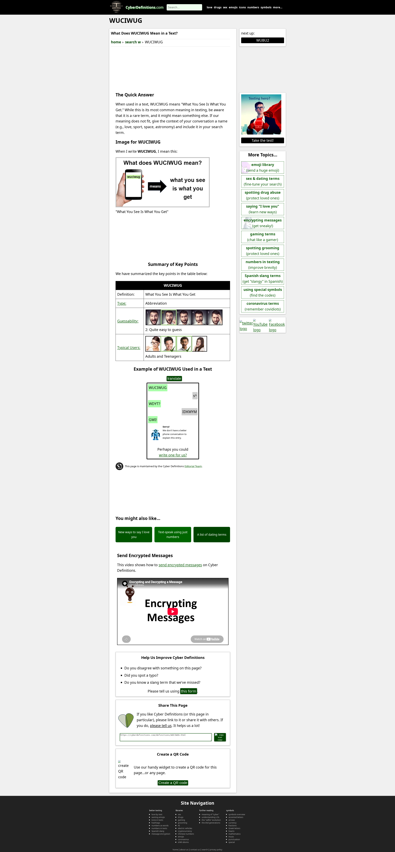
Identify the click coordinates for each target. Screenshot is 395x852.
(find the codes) (262, 292)
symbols (266, 7)
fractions (233, 825)
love (209, 7)
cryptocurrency (185, 831)
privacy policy (216, 849)
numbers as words (160, 825)
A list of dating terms (211, 535)
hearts (231, 831)
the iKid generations (211, 822)
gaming (181, 820)
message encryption (161, 833)
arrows (232, 820)
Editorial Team (193, 466)
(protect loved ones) (263, 195)
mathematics (235, 833)
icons (242, 7)
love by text (157, 814)
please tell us (161, 725)
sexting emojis (158, 817)
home (116, 41)
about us (184, 849)
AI (179, 825)
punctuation (234, 839)
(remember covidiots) (263, 306)
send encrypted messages (180, 564)
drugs (217, 7)
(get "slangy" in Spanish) (263, 278)
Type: (121, 303)
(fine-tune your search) (263, 181)
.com (145, 7)
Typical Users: (128, 347)
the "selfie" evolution (211, 820)
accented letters (236, 817)
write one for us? (173, 455)
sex (225, 7)
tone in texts (157, 820)
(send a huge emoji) (262, 167)
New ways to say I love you (134, 534)
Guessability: (127, 320)
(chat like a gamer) (262, 237)
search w (133, 41)
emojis (233, 7)
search (205, 849)
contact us (195, 849)
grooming (182, 822)
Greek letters (234, 828)
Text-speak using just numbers (172, 534)
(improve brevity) (263, 264)
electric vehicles (185, 828)
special (232, 842)
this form (188, 691)
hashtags (156, 822)
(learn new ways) (262, 209)
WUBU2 (262, 40)
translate (174, 378)
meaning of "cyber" (210, 814)
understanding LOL (211, 817)
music (231, 836)
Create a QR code (172, 783)
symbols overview (237, 814)
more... (277, 7)
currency (233, 822)
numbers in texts (159, 828)
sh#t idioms (183, 842)
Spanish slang (158, 831)
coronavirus (183, 839)
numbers (253, 7)
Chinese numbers (186, 833)
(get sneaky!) (263, 223)
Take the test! (263, 140)
